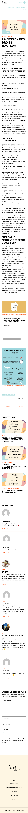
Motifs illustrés (14, 800)
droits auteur (10, 394)
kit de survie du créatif (14, 263)
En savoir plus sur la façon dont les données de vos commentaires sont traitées (13, 740)
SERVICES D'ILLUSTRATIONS (14, 787)
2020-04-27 (5, 528)
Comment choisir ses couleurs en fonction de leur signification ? (14, 466)
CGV (14, 780)
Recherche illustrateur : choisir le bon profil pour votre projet (12, 440)
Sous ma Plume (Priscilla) (12, 636)
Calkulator (7, 265)
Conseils (12, 7)
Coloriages (14, 791)
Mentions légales (14, 783)
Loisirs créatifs (14, 795)
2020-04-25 (6, 32)
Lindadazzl (6, 521)
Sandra (5, 572)
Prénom (4, 332)
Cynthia (4, 36)
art (4, 394)
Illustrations (16, 435)
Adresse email (6, 325)
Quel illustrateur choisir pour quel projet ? (12, 492)
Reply (3, 519)
